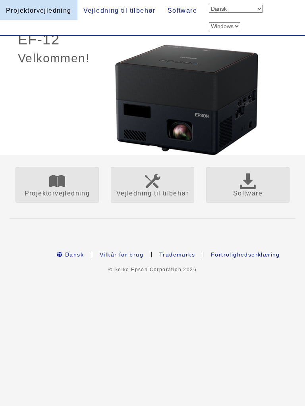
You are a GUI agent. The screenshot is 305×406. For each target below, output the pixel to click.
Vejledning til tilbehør (119, 10)
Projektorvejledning (38, 10)
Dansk (73, 254)
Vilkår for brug (121, 254)
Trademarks (177, 254)
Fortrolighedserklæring (245, 254)
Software (182, 10)
